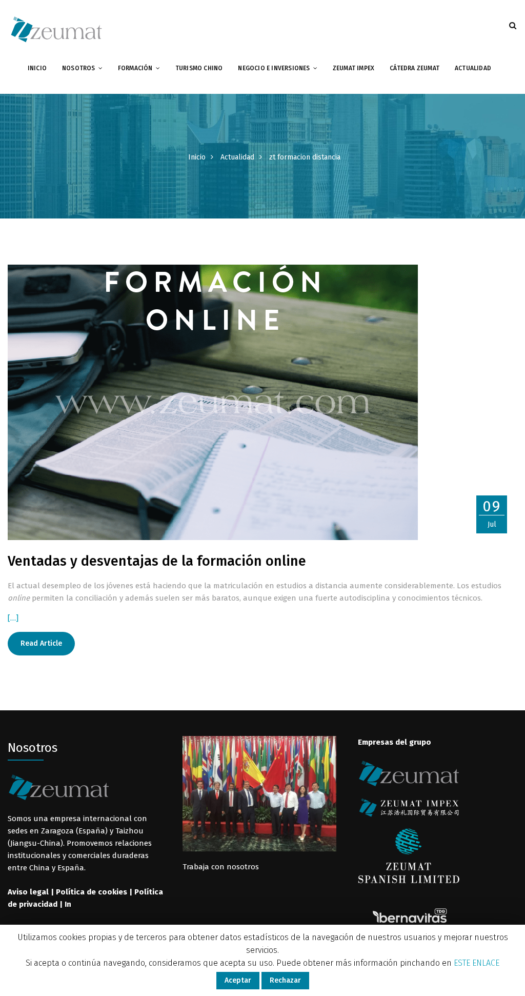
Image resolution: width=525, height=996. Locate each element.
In (68, 904)
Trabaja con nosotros (221, 866)
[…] (13, 618)
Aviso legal (28, 892)
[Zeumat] (56, 28)
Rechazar (285, 980)
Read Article (41, 643)
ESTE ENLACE (476, 963)
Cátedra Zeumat (414, 68)
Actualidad (473, 68)
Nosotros (78, 68)
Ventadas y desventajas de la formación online (157, 561)
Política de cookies (91, 892)
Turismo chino (199, 68)
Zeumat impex (353, 68)
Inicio (37, 68)
